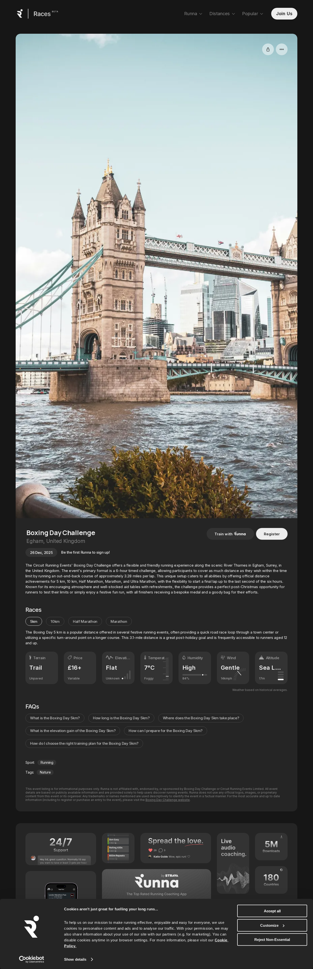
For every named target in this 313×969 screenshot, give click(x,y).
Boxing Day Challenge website (167, 800)
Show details (75, 959)
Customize (269, 925)
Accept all (272, 911)
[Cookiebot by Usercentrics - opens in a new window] (31, 959)
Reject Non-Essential (272, 939)
